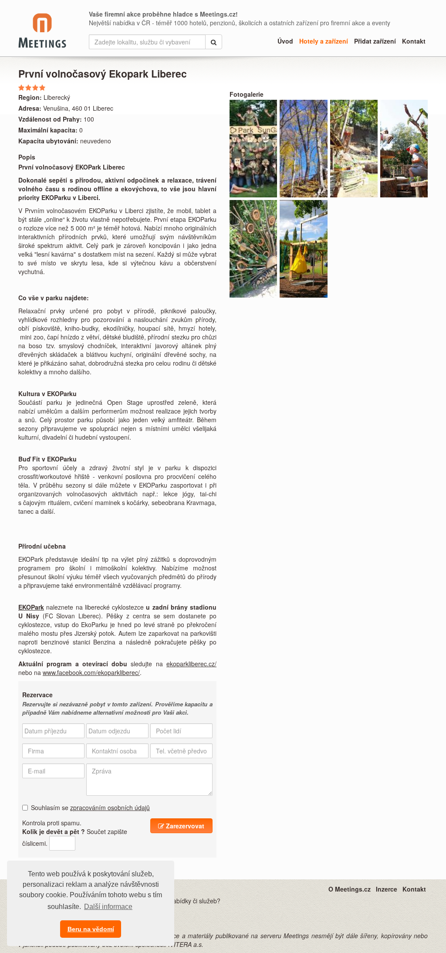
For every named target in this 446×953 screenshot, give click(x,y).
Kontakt (414, 41)
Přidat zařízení (375, 41)
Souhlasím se (90, 807)
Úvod (285, 41)
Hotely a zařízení (323, 41)
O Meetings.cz (349, 889)
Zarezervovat (184, 825)
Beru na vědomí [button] (91, 929)
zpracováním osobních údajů (110, 807)
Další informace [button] (108, 906)
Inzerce (386, 889)
